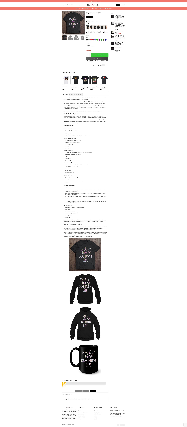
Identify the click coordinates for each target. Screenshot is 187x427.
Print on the (88, 42)
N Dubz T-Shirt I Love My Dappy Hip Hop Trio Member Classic (104, 87)
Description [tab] (65, 94)
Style (87, 23)
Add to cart (99, 55)
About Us (80, 410)
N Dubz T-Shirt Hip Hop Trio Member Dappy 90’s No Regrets (85, 87)
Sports (88, 8)
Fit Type (87, 19)
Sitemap (79, 418)
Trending (83, 8)
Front (89, 43)
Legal (95, 418)
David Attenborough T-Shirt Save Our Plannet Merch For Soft (94, 87)
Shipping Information (98, 412)
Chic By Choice (73, 410)
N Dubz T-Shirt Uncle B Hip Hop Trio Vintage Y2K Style (76, 87)
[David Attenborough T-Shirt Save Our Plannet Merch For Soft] (95, 80)
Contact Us (96, 410)
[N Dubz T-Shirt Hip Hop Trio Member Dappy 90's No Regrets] (85, 80)
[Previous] (64, 23)
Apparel (77, 8)
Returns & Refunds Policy (83, 412)
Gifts (92, 8)
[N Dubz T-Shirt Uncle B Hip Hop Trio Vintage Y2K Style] (76, 80)
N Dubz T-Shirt (64, 86)
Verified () (86, 391)
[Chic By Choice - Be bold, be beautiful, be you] (93, 5)
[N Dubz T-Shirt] (66, 80)
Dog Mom (99, 12)
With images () (79, 391)
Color (87, 37)
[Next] (83, 23)
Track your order (99, 8)
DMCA (95, 416)
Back (89, 45)
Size (87, 29)
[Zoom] (63, 33)
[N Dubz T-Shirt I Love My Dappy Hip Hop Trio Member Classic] (104, 80)
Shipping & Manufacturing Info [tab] (75, 94)
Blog (110, 8)
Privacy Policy (81, 414)
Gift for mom (92, 12)
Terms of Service (81, 416)
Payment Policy (97, 414)
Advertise (106, 8)
